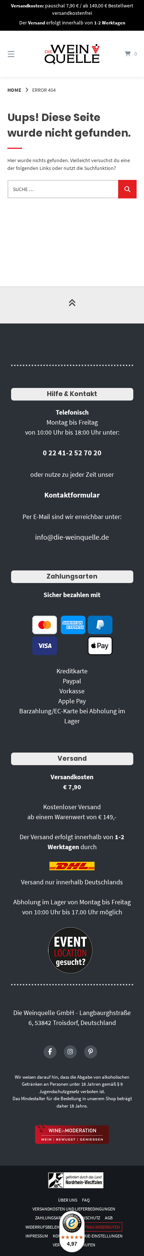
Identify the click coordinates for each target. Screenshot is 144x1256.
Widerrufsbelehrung (48, 1227)
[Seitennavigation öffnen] (20, 54)
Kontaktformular (72, 494)
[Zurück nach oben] (72, 305)
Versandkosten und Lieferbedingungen (73, 1209)
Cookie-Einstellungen (99, 1236)
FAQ (86, 1200)
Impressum (36, 1236)
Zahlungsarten (72, 576)
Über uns (67, 1200)
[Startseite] (71, 54)
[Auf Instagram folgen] (70, 1051)
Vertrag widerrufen (99, 1227)
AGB (109, 1217)
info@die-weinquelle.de (72, 537)
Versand (72, 758)
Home (14, 90)
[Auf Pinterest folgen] (90, 1051)
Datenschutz (86, 1217)
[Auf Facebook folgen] (50, 1051)
